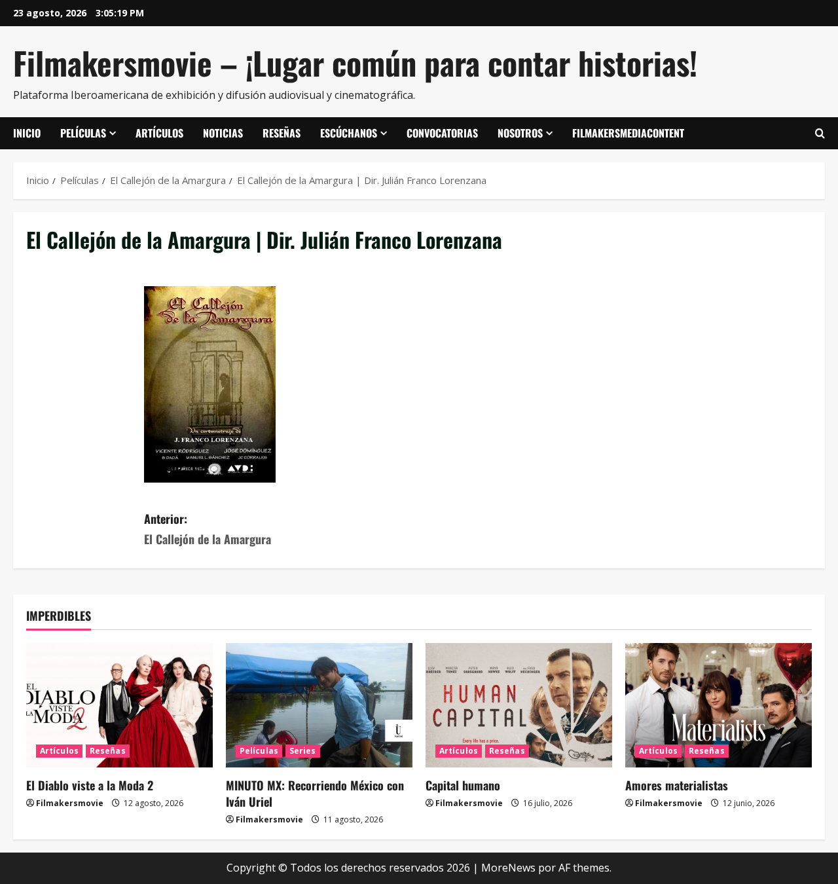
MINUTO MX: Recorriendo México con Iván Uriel (315, 793)
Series (302, 750)
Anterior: (207, 528)
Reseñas (282, 133)
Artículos (159, 133)
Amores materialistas (676, 785)
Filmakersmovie (69, 803)
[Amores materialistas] (718, 705)
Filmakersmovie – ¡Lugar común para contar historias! (355, 62)
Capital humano (463, 785)
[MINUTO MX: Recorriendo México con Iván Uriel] (319, 705)
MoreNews (508, 867)
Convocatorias (442, 133)
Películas (83, 133)
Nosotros (520, 133)
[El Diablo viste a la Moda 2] (119, 705)
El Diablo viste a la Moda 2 (89, 785)
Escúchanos (348, 133)
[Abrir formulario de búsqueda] (820, 133)
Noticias (223, 133)
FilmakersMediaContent (628, 133)
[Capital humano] (519, 705)
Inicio (27, 133)
